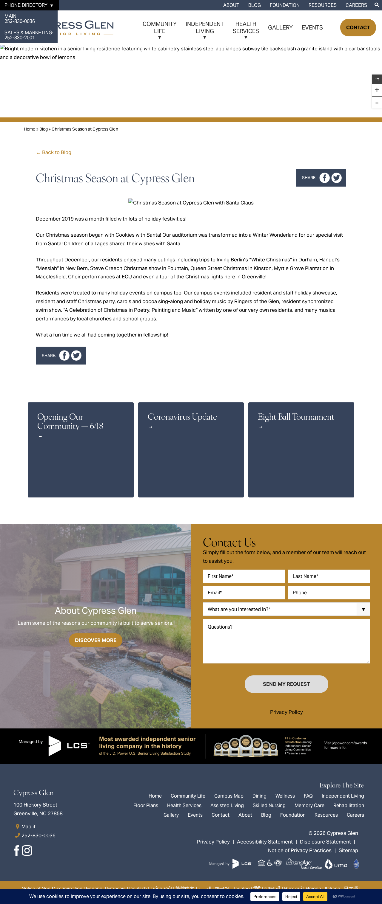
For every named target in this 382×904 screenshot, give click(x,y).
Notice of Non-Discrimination (51, 888)
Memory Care (309, 805)
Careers (356, 5)
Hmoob (313, 888)
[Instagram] (27, 852)
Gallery (280, 27)
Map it (28, 826)
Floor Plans (145, 805)
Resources (323, 5)
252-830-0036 (19, 18)
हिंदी (257, 888)
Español (95, 888)
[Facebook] (17, 852)
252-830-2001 (28, 35)
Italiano (332, 888)
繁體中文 (185, 888)
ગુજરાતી (272, 888)
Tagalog (241, 888)
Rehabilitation (348, 805)
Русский (293, 888)
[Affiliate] (245, 863)
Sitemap (348, 850)
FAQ (308, 796)
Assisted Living (227, 805)
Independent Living (205, 27)
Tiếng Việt (161, 888)
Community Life (160, 27)
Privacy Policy (286, 712)
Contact (358, 27)
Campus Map (229, 796)
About (231, 5)
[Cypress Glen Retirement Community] (59, 27)
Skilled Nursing (269, 805)
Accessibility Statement (265, 841)
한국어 (222, 888)
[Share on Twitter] (336, 178)
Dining (259, 796)
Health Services (246, 27)
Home (29, 129)
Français (116, 888)
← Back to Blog (53, 152)
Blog (254, 5)
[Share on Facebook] (324, 178)
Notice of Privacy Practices (300, 850)
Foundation (285, 5)
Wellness (285, 796)
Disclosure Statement (325, 841)
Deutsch (138, 888)
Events (312, 27)
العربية (204, 888)
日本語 (351, 888)
